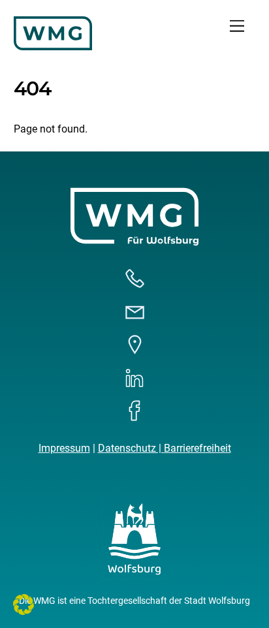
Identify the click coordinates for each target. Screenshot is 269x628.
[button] (23, 604)
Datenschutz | (131, 448)
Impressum (64, 448)
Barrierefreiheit (197, 448)
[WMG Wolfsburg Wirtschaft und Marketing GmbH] (53, 45)
